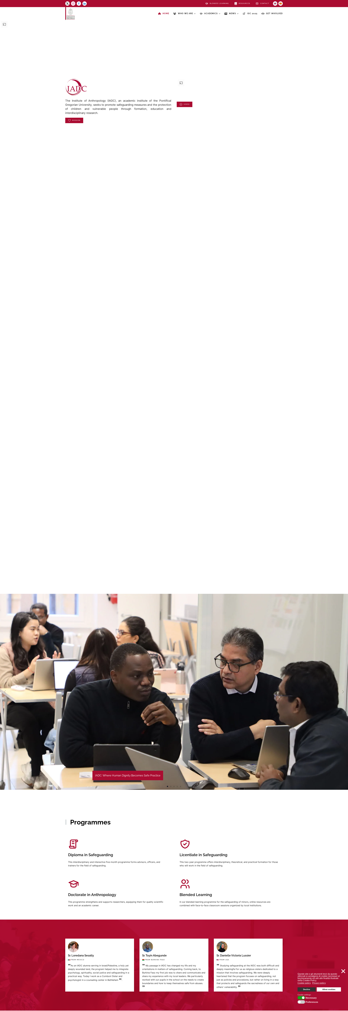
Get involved (274, 13)
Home (166, 13)
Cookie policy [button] (304, 983)
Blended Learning (219, 3)
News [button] (232, 13)
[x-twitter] (67, 3)
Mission (76, 120)
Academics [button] (211, 13)
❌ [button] (343, 971)
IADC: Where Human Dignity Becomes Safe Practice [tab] (167, 786)
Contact (264, 3)
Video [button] (186, 104)
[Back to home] (70, 13)
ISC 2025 (252, 13)
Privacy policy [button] (319, 983)
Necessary (311, 998)
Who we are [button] (185, 13)
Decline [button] (306, 989)
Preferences (312, 1002)
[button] (5, 691)
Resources (244, 3)
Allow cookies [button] (328, 989)
